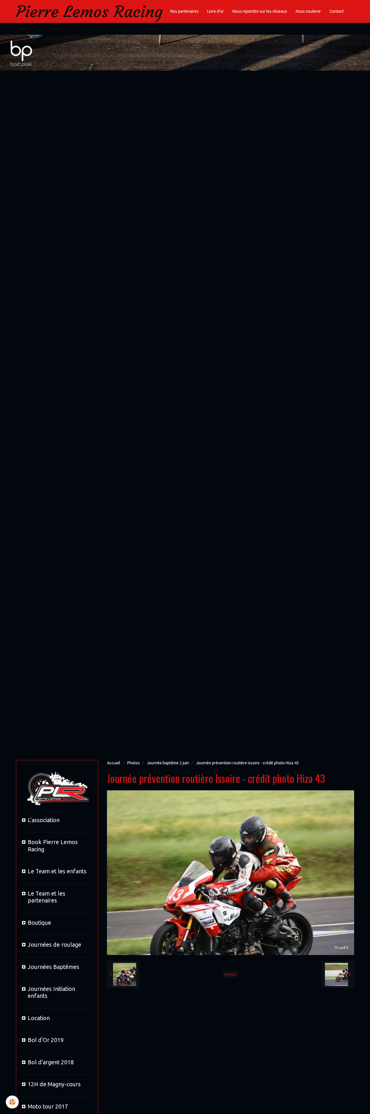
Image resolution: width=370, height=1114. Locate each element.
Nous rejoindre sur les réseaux (259, 11)
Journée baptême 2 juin (168, 763)
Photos (133, 763)
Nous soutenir (308, 11)
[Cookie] (12, 1102)
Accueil (113, 763)
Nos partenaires (184, 11)
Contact (337, 11)
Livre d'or (215, 11)
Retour (230, 974)
